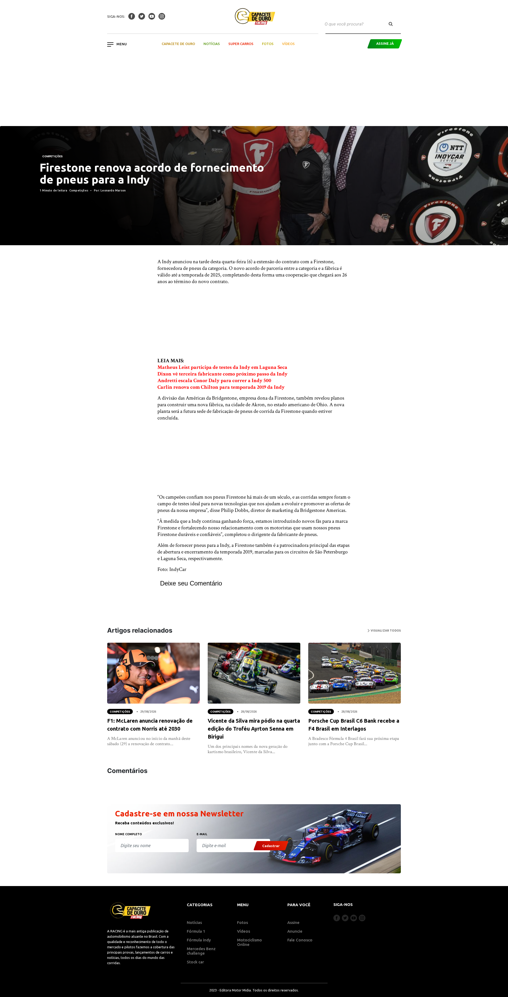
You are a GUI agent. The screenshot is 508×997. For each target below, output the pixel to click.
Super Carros (240, 44)
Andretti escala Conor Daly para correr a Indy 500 (214, 380)
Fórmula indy (199, 940)
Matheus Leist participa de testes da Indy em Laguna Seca (222, 367)
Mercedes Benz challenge (201, 950)
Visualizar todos (385, 630)
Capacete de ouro (178, 44)
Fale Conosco (299, 940)
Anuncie (294, 931)
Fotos (268, 44)
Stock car (195, 962)
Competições (52, 156)
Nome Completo (128, 834)
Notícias (211, 44)
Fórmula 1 (196, 931)
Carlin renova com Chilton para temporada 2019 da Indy (221, 387)
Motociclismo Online (249, 942)
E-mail (202, 834)
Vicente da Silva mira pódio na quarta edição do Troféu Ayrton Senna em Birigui (254, 729)
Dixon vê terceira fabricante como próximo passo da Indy (222, 373)
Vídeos (288, 44)
